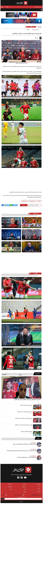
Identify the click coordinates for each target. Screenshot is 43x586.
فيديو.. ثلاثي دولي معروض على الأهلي (26, 405)
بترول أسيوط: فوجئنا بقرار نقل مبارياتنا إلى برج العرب (31, 321)
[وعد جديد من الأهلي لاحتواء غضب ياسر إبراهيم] (37, 413)
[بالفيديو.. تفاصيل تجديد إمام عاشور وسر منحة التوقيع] (37, 426)
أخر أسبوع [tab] (4, 374)
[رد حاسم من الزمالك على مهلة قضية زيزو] (22, 157)
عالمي (25, 489)
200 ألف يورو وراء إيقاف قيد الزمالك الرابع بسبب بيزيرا (21, 143)
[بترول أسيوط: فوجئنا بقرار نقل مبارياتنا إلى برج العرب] (22, 312)
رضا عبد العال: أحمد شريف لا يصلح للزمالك (33, 345)
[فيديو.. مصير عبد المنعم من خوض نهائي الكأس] (11, 246)
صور (11, 489)
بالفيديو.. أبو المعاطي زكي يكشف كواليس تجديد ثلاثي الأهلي (27, 399)
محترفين (24, 484)
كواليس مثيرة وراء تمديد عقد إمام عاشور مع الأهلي (32, 368)
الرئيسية (39, 26)
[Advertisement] (21, 178)
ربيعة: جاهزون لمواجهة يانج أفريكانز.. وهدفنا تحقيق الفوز (11, 239)
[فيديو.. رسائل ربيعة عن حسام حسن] (31, 222)
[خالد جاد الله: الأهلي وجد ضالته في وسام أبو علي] (31, 246)
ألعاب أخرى (10, 484)
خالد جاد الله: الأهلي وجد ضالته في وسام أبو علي (32, 251)
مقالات (38, 438)
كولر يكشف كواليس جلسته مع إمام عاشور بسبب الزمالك (12, 226)
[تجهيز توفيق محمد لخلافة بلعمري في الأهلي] (22, 110)
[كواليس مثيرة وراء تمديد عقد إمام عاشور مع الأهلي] (22, 359)
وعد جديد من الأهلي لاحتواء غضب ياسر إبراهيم (24, 411)
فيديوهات (10, 486)
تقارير (39, 488)
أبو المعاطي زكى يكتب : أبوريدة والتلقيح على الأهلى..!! (26, 457)
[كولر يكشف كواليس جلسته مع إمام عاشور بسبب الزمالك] (11, 222)
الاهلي (39, 200)
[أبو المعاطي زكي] (39, 457)
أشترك (3, 498)
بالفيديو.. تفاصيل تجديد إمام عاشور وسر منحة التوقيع (23, 424)
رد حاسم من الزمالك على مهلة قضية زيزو (21, 166)
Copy (24, 205)
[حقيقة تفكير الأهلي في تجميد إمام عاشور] (22, 288)
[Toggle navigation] (41, 9)
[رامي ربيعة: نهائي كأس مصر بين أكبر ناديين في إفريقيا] (31, 234)
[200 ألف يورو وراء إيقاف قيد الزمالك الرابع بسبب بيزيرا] (22, 133)
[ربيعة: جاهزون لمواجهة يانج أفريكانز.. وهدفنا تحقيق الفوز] (11, 234)
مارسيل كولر (32, 200)
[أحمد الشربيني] (39, 444)
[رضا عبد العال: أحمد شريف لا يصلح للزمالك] (22, 335)
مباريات (38, 491)
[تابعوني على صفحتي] (21, 21)
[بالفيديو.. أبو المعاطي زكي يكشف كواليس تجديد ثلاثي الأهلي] (21, 387)
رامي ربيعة (25, 200)
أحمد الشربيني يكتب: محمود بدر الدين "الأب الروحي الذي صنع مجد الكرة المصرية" (21, 450)
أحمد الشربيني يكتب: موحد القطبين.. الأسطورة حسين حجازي (24, 444)
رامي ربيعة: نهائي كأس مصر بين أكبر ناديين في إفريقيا (32, 239)
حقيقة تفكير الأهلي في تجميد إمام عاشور (33, 298)
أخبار (31, 26)
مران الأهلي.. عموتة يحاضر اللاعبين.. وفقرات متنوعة (21, 96)
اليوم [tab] (20, 374)
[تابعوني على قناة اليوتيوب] (21, 14)
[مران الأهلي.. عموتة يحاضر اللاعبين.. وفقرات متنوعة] (22, 86)
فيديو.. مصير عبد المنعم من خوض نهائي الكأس (12, 251)
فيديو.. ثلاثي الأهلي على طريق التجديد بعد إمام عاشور (23, 418)
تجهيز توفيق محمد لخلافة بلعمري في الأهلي (21, 119)
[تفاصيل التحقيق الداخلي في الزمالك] (37, 433)
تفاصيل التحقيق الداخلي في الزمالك (26, 431)
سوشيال (24, 486)
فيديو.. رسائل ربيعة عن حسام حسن (34, 226)
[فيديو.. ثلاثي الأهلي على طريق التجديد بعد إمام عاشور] (37, 420)
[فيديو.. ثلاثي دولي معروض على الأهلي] (37, 407)
